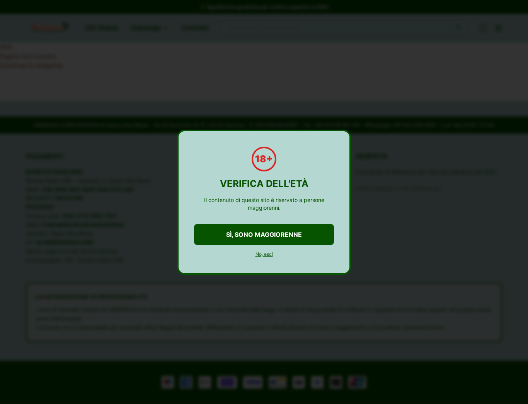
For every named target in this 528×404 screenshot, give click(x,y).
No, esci (264, 254)
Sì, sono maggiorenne (264, 234)
